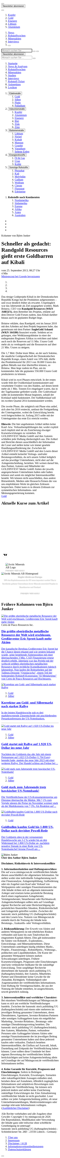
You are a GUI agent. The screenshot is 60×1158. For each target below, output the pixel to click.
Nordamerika (21, 200)
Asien (18, 212)
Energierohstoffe (17, 155)
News (11, 32)
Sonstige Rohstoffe (18, 167)
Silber (18, 99)
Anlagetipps (14, 84)
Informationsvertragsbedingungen (25, 1146)
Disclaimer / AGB (17, 1143)
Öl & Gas (20, 158)
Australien (20, 215)
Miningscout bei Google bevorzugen (20, 276)
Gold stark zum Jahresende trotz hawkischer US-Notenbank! (23, 788)
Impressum (14, 1140)
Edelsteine (20, 191)
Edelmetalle (15, 93)
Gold (10, 17)
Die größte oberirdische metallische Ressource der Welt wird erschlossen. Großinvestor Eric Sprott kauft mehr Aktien (26, 637)
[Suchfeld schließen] (34, 51)
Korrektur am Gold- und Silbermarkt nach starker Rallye (27, 704)
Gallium (19, 179)
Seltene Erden (22, 151)
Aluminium (14, 27)
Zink (17, 124)
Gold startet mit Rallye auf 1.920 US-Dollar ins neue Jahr (26, 746)
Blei (17, 121)
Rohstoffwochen (17, 35)
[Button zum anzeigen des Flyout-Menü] (2, 3)
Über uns (13, 1137)
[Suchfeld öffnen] (9, 45)
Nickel (18, 136)
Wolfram (19, 182)
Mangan (19, 142)
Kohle (18, 164)
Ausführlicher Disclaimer (15, 1108)
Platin (18, 102)
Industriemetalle (17, 109)
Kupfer (12, 15)
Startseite (13, 63)
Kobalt (18, 139)
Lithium (12, 23)
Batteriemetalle (16, 130)
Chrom (18, 185)
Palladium (20, 105)
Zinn (17, 127)
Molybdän (20, 176)
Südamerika (21, 203)
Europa (18, 206)
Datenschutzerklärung (19, 1149)
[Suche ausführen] (37, 51)
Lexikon (12, 87)
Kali (17, 173)
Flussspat (19, 188)
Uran (17, 161)
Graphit (19, 145)
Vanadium (20, 148)
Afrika (18, 209)
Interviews (13, 41)
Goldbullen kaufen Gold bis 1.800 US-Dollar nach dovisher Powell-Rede (27, 828)
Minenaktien (14, 38)
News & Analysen (17, 66)
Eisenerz (12, 21)
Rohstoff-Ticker (16, 81)
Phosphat (19, 170)
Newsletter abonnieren (13, 6)
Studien (12, 75)
